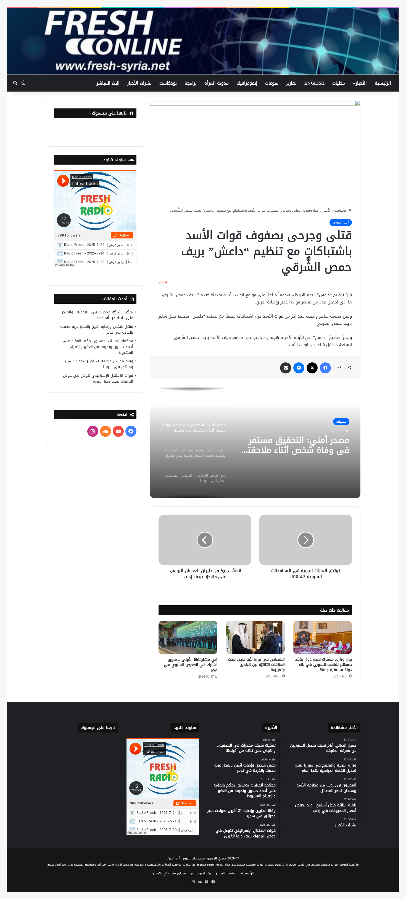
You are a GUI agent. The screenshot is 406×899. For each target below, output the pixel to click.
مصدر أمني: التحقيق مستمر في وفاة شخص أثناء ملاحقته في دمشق (296, 445)
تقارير (291, 83)
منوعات (271, 83)
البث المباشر (108, 83)
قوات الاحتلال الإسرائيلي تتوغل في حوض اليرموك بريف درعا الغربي (98, 378)
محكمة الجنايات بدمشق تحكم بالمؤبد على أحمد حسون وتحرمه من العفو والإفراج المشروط (98, 346)
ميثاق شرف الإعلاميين (169, 873)
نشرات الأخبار (139, 83)
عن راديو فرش (201, 873)
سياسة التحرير (226, 873)
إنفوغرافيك (246, 83)
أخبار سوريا (311, 210)
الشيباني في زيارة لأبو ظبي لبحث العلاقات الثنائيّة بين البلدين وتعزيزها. (256, 665)
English (314, 83)
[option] (255, 443)
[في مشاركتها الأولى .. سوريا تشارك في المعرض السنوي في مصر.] (188, 637)
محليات (338, 83)
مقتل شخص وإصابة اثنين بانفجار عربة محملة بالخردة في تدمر (96, 329)
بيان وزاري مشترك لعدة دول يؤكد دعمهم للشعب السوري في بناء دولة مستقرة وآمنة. (323, 665)
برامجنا (190, 83)
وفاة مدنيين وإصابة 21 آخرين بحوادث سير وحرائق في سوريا (99, 364)
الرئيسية (383, 83)
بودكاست (168, 83)
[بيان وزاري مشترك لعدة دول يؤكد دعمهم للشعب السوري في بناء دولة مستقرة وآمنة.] (322, 637)
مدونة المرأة (216, 83)
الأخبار (361, 83)
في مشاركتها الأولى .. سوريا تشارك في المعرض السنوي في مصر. (190, 665)
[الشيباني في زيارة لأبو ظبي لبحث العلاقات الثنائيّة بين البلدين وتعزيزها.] (255, 637)
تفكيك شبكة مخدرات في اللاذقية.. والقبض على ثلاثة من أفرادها (96, 315)
